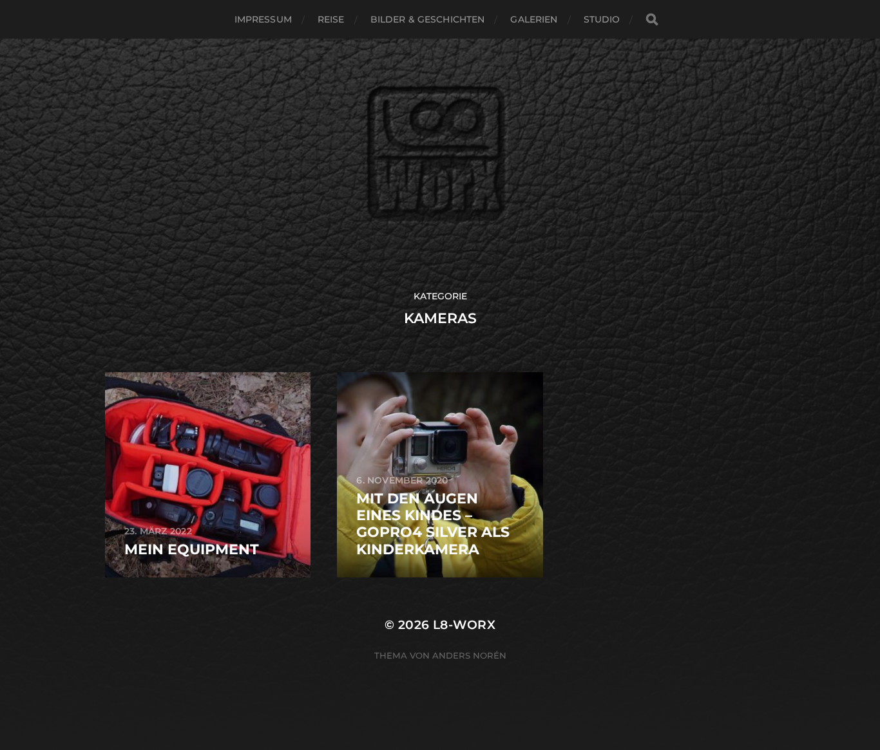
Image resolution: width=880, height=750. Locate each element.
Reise (331, 19)
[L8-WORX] (440, 164)
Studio (602, 19)
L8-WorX (464, 624)
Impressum (263, 19)
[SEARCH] (652, 20)
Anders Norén (469, 655)
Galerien (533, 19)
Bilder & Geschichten (427, 19)
